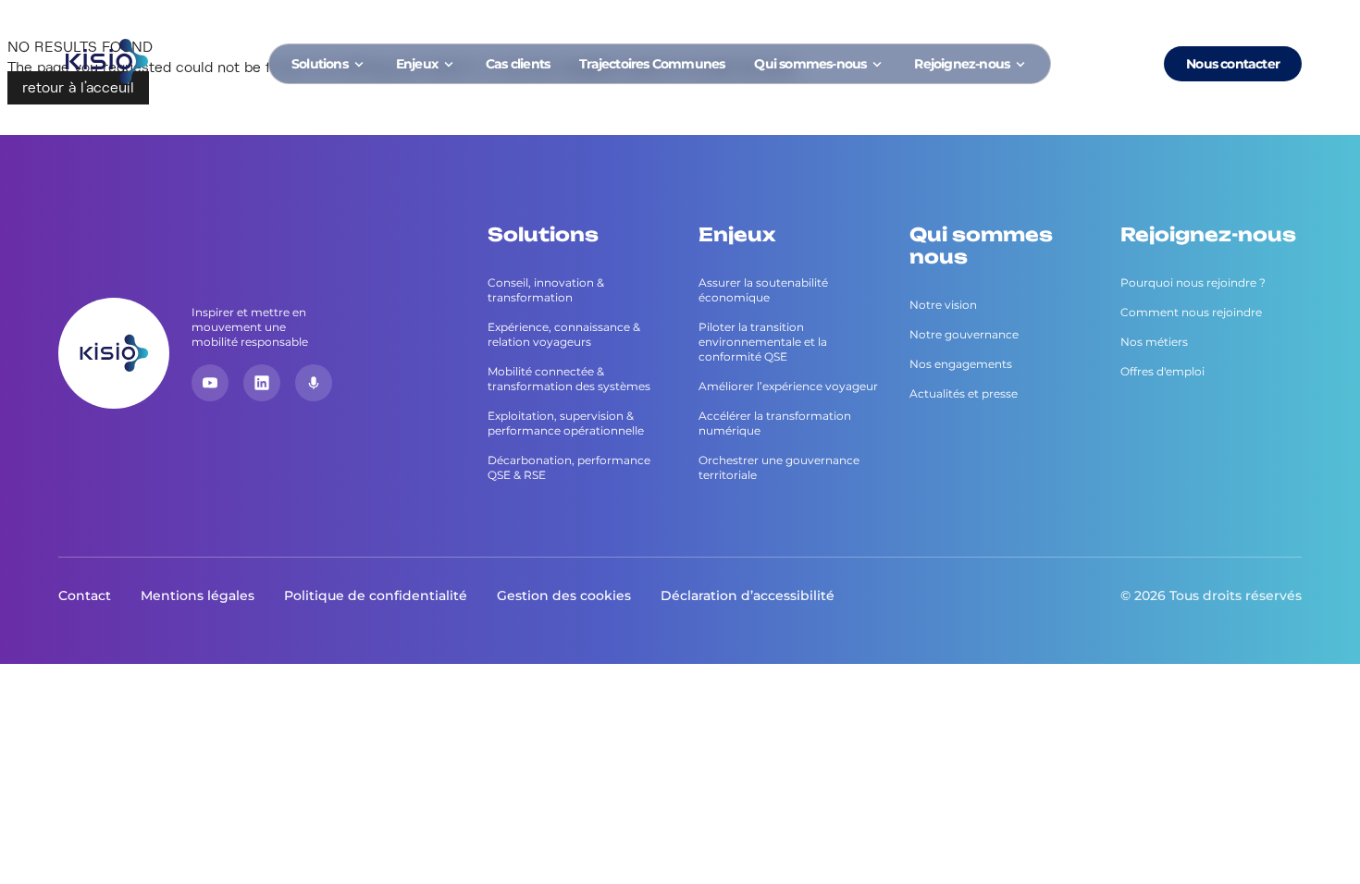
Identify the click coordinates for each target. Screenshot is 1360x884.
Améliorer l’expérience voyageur (788, 386)
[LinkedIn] (261, 382)
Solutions (319, 63)
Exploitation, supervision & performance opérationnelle (566, 423)
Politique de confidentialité (375, 595)
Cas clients (518, 63)
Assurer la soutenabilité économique (763, 290)
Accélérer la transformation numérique (775, 423)
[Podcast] (313, 382)
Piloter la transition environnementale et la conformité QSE (763, 341)
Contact (84, 595)
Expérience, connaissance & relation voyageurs (564, 334)
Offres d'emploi (1162, 371)
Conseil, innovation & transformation (546, 290)
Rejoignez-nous (961, 63)
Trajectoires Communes (651, 63)
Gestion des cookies (564, 595)
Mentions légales (197, 595)
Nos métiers (1154, 342)
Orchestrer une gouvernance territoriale (779, 467)
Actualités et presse (963, 393)
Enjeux (417, 63)
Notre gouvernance (964, 334)
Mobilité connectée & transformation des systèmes (569, 378)
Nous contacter (1233, 63)
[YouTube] (210, 382)
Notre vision (943, 305)
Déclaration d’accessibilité (748, 595)
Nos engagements (960, 364)
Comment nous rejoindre (1191, 312)
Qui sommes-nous (810, 63)
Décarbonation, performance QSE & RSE (569, 467)
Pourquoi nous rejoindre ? (1193, 282)
